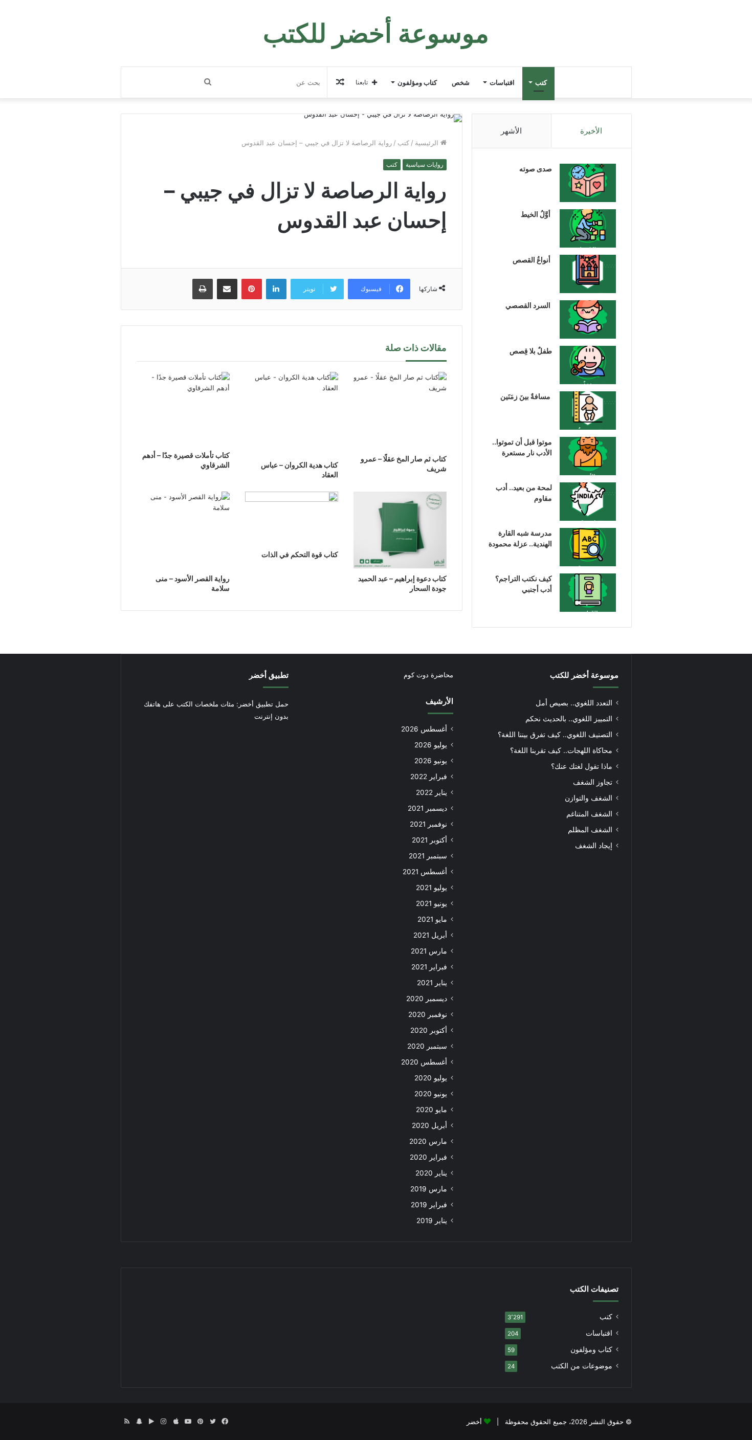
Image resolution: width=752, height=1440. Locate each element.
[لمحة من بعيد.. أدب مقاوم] (588, 501)
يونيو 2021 (431, 903)
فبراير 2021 (429, 967)
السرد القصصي (528, 305)
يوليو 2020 (430, 1078)
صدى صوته (535, 168)
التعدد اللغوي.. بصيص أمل (574, 703)
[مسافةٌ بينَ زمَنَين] (588, 410)
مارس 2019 (428, 1189)
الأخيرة (591, 131)
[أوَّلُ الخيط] (588, 228)
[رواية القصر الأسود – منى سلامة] (183, 530)
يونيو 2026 (430, 761)
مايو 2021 (432, 919)
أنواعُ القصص (532, 259)
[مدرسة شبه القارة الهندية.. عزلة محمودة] (588, 547)
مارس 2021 (429, 951)
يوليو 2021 (431, 887)
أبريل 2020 (429, 1125)
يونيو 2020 (430, 1094)
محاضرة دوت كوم (428, 675)
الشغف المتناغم (589, 814)
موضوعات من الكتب (581, 1366)
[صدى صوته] (588, 183)
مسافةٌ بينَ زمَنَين (526, 396)
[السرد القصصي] (588, 319)
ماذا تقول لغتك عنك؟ (581, 766)
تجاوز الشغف (592, 782)
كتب (541, 82)
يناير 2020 (431, 1173)
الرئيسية (427, 143)
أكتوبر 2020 (428, 1030)
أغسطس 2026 (424, 729)
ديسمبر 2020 (426, 998)
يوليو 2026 (430, 745)
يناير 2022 (431, 792)
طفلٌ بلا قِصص (531, 350)
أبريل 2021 (430, 935)
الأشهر (511, 131)
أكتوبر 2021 (429, 840)
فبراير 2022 (428, 776)
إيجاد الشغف (593, 845)
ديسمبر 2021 (427, 808)
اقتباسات (502, 82)
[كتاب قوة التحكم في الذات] (291, 518)
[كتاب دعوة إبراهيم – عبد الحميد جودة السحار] (400, 530)
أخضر (474, 1421)
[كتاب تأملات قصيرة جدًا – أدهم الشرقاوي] (183, 408)
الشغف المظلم (590, 830)
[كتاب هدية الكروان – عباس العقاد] (291, 413)
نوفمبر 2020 (427, 1014)
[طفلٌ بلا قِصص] (588, 365)
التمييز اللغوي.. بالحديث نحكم (568, 719)
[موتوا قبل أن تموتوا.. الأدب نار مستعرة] (588, 456)
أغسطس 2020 (424, 1062)
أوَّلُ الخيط (536, 214)
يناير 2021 (432, 983)
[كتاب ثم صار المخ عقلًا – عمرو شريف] (400, 410)
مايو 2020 (431, 1109)
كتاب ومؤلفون (417, 82)
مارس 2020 (428, 1141)
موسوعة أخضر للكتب (584, 675)
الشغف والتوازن (588, 798)
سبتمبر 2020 (427, 1046)
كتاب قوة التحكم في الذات (299, 554)
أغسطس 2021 (425, 872)
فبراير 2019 (429, 1205)
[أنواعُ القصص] (588, 274)
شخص (461, 82)
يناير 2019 (431, 1220)
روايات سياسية (425, 164)
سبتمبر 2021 (428, 856)
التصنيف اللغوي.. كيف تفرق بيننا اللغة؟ (555, 734)
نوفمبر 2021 (428, 824)
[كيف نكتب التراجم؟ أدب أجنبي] (588, 592)
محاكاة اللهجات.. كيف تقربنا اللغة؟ (561, 750)
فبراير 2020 (428, 1157)
